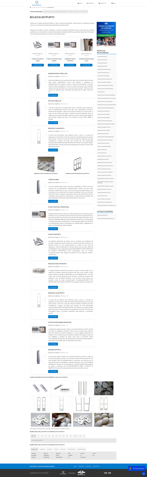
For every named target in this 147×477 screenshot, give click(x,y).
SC (56, 436)
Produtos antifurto (102, 215)
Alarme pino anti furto (103, 133)
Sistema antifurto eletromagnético (106, 95)
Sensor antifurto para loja (104, 69)
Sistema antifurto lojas (103, 72)
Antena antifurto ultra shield (105, 140)
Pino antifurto (101, 92)
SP (49, 436)
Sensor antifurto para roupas (50, 11)
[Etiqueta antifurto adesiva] (61, 420)
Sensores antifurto (102, 66)
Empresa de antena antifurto (104, 162)
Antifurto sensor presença (104, 146)
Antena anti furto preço (103, 111)
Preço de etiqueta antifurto (104, 189)
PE (63, 436)
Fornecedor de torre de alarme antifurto (105, 182)
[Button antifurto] (103, 404)
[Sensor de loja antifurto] (39, 300)
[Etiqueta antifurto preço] (82, 420)
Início (80, 3)
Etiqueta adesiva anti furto (104, 169)
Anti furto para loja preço (103, 199)
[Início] (37, 3)
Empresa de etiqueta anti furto (64, 11)
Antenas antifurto (102, 56)
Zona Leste (62, 449)
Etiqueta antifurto (102, 59)
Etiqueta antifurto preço (103, 117)
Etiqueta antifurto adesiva (104, 82)
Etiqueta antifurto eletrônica (104, 172)
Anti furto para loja (102, 195)
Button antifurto (101, 153)
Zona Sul (56, 449)
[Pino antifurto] (103, 388)
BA (67, 436)
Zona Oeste (49, 449)
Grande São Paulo (71, 449)
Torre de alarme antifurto (104, 127)
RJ (38, 436)
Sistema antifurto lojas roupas (105, 85)
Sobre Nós (91, 3)
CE (70, 436)
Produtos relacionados (102, 52)
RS (60, 436)
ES (45, 436)
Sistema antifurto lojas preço (104, 101)
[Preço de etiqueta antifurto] (39, 271)
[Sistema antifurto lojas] (40, 404)
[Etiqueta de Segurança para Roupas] (39, 330)
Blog (114, 3)
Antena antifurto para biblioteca (105, 137)
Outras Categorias (105, 211)
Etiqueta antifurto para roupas (105, 88)
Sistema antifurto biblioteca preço (106, 124)
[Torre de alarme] (39, 187)
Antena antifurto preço (103, 76)
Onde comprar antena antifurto (105, 186)
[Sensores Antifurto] (39, 357)
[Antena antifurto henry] (82, 404)
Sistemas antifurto (102, 63)
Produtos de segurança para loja (105, 218)
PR (52, 436)
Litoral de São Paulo (81, 449)
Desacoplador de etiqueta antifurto (106, 98)
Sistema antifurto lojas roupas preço (106, 104)
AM (80, 436)
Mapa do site (96, 466)
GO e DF (75, 436)
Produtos (103, 3)
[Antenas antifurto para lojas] (61, 388)
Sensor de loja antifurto (103, 130)
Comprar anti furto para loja (104, 202)
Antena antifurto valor (103, 143)
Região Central (34, 449)
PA (83, 436)
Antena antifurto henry (103, 114)
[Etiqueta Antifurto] (39, 242)
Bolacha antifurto (102, 149)
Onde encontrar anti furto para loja (80, 11)
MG (42, 436)
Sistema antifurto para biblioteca (105, 108)
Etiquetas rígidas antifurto (104, 175)
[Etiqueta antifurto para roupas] (39, 214)
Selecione (33, 436)
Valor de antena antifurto (104, 192)
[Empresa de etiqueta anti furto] (82, 388)
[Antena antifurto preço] (40, 420)
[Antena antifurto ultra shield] (40, 388)
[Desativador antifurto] (103, 420)
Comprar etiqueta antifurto (104, 156)
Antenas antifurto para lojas (104, 79)
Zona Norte (42, 449)
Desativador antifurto (103, 159)
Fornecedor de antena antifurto (105, 178)
